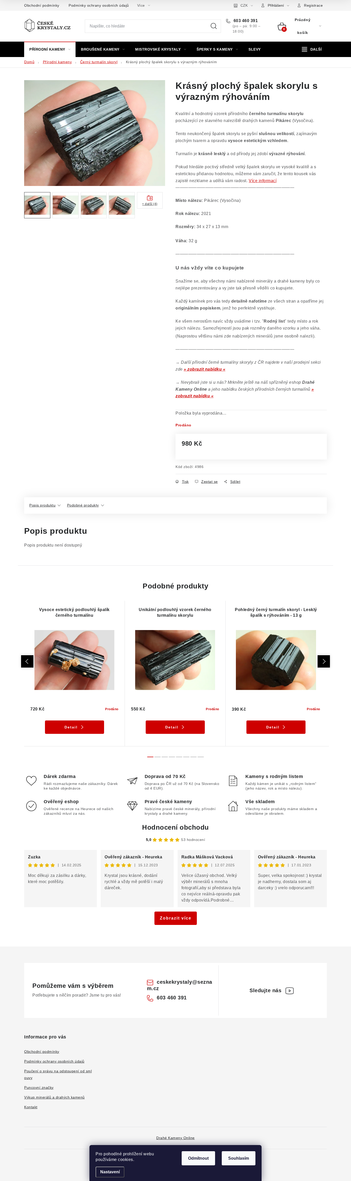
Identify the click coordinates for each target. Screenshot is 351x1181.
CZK (244, 5)
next (324, 661)
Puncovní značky (39, 1087)
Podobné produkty (83, 505)
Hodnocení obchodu (175, 827)
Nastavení (110, 1172)
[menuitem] (50, 49)
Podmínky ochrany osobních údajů (99, 5)
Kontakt (31, 1107)
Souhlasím (238, 1158)
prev (27, 661)
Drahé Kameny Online (175, 1138)
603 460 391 (245, 20)
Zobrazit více (175, 918)
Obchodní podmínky (41, 5)
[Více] (312, 49)
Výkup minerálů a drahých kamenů (54, 1097)
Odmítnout (198, 1158)
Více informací (262, 181)
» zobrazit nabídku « (204, 369)
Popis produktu (42, 505)
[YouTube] (289, 991)
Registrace (313, 5)
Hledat (214, 26)
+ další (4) (150, 204)
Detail (71, 727)
